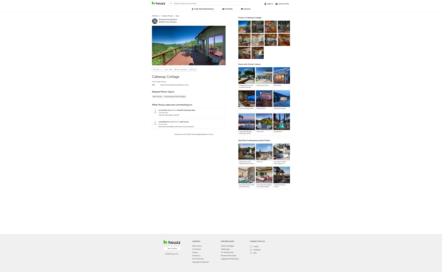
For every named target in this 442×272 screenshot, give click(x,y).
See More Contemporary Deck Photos (254, 140)
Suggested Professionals (230, 259)
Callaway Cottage (253, 18)
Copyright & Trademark (200, 262)
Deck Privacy (157, 96)
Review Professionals (228, 256)
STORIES (229, 9)
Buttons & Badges (227, 246)
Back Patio (277, 85)
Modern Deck (261, 108)
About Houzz (197, 246)
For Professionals (227, 252)
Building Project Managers (168, 22)
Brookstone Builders (168, 19)
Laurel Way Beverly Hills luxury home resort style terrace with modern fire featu (246, 132)
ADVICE (247, 9)
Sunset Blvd (278, 131)
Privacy (201, 259)
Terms (194, 259)
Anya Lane (260, 131)
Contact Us (196, 256)
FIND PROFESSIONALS (204, 9)
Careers (195, 252)
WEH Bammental (280, 108)
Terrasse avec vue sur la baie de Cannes (246, 86)
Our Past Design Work (246, 108)
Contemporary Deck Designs (175, 96)
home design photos (198, 134)
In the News (196, 249)
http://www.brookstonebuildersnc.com (174, 85)
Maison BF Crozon (263, 85)
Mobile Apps (225, 249)
